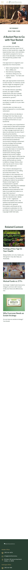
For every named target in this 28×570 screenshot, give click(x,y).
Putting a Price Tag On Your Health (12, 250)
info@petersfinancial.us (10, 556)
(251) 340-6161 (8, 567)
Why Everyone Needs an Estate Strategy (13, 314)
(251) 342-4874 (8, 552)
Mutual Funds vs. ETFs (12, 281)
